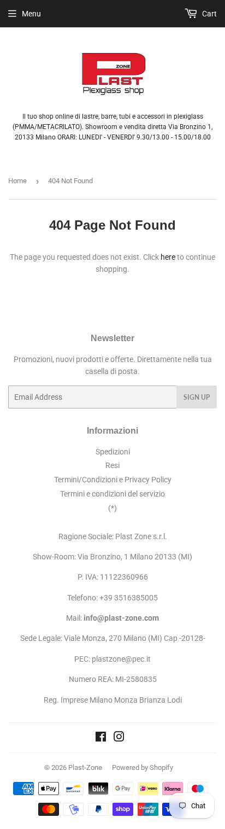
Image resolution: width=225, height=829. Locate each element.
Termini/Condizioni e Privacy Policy (112, 479)
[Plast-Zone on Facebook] (100, 738)
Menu (31, 13)
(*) (112, 508)
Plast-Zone (85, 767)
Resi (112, 465)
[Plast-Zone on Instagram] (119, 738)
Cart (208, 13)
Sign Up (196, 397)
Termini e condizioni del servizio (112, 493)
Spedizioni (113, 451)
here (168, 257)
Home (17, 181)
